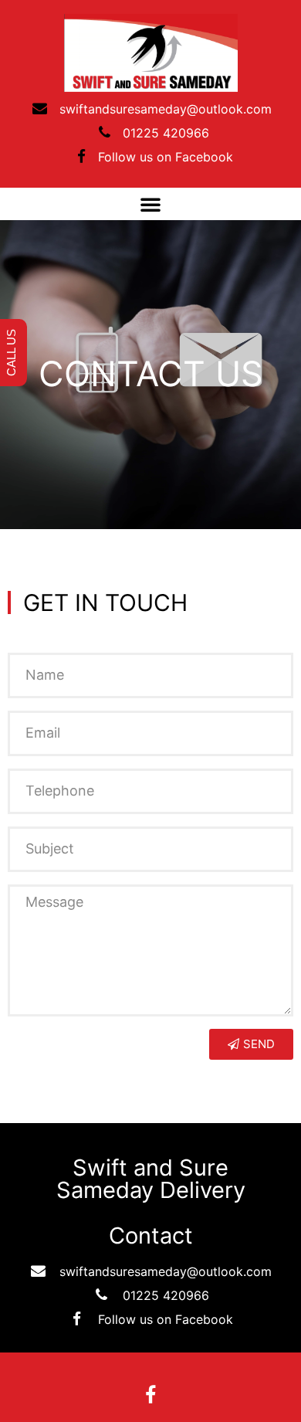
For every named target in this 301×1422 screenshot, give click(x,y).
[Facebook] (150, 1395)
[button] (150, 204)
